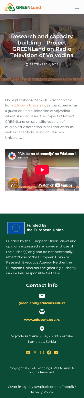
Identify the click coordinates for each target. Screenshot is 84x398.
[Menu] (77, 7)
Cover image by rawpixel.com (32, 387)
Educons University (29, 105)
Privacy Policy (42, 392)
